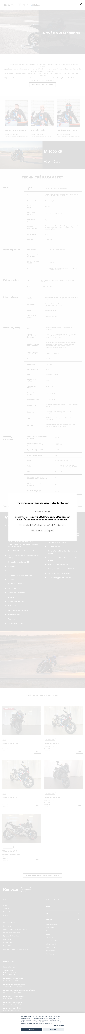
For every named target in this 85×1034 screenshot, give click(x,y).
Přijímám (31, 1029)
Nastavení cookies (58, 1025)
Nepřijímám (53, 1029)
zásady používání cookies (52, 1020)
